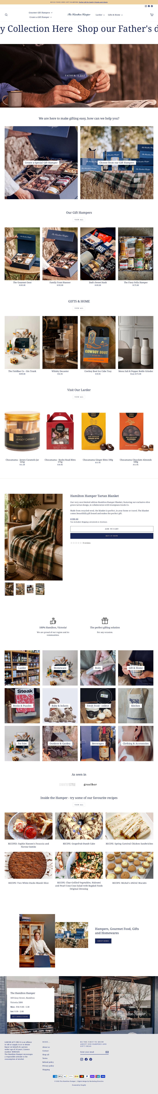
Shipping (85, 522)
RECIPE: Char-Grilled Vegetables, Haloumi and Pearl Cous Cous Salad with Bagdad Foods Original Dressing (79, 885)
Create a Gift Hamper (39, 17)
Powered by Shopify (79, 1085)
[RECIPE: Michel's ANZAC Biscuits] (129, 865)
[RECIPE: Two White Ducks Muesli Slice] (29, 865)
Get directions (20, 1017)
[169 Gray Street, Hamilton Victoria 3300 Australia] (79, 1005)
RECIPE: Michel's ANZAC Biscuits (129, 883)
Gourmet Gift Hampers (39, 12)
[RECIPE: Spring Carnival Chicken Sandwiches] (129, 826)
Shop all (45, 1054)
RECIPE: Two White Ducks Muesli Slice (28, 883)
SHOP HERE (103, 941)
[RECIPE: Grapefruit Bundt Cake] (79, 826)
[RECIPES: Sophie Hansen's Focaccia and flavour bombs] (29, 826)
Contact (45, 1051)
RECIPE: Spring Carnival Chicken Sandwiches (129, 843)
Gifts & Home (114, 15)
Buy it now (112, 536)
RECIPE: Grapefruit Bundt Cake (79, 843)
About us (46, 1047)
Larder (99, 15)
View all (79, 220)
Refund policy (48, 1062)
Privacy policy (48, 1066)
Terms (44, 1058)
